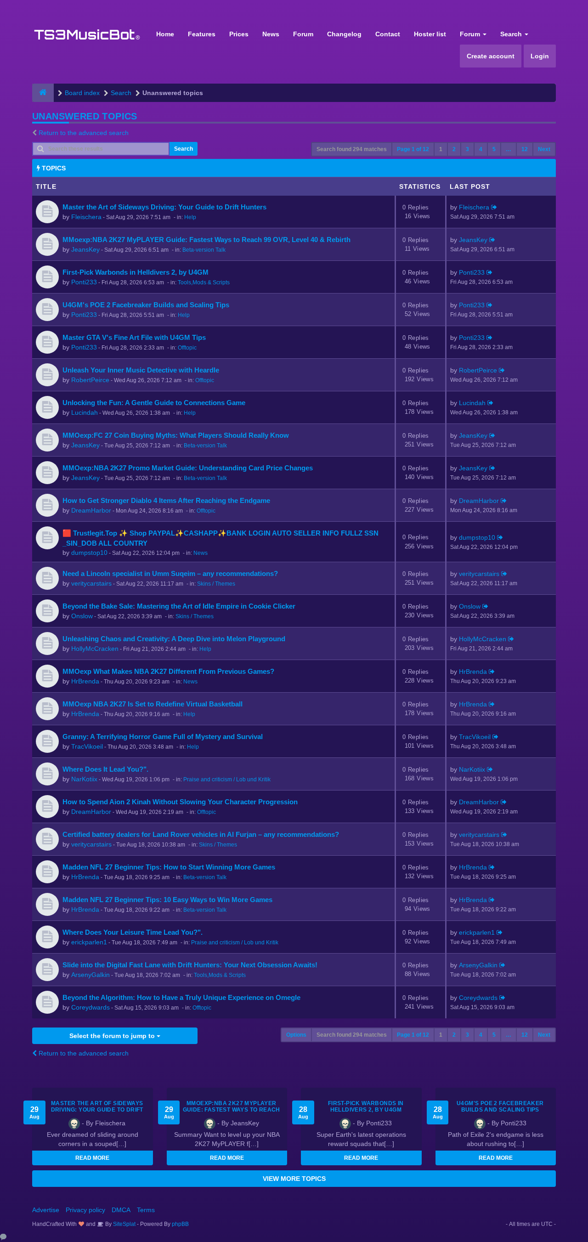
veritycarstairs (91, 583)
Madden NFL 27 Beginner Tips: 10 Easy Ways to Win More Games (167, 899)
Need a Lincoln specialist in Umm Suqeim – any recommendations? (170, 573)
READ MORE (92, 1158)
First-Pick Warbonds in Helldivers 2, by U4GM (135, 272)
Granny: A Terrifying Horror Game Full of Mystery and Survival (162, 736)
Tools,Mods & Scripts (204, 282)
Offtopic (187, 347)
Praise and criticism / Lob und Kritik (227, 779)
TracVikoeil (87, 746)
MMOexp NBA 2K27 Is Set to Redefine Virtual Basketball (152, 704)
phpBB (180, 1224)
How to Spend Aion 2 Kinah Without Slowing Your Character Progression (180, 802)
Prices (239, 34)
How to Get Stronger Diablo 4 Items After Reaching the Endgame (166, 500)
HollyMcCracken (95, 648)
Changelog (344, 34)
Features (201, 34)
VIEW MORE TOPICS (294, 1178)
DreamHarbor (91, 510)
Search (512, 34)
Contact (387, 34)
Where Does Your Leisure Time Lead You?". (132, 932)
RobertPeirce (90, 380)
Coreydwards (90, 1007)
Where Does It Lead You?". (105, 769)
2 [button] (454, 149)
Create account (490, 56)
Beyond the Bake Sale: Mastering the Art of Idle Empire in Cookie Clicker (178, 606)
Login (540, 56)
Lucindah (84, 412)
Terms (146, 1210)
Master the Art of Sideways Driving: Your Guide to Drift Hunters (164, 207)
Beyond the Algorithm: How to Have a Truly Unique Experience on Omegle (181, 997)
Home (165, 34)
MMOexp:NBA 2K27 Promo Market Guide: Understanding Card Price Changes (187, 468)
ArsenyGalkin (90, 974)
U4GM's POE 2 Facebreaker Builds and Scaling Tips (145, 305)
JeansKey (85, 249)
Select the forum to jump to (113, 1035)
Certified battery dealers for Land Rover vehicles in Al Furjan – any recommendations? (200, 834)
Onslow (82, 616)
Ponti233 (84, 282)
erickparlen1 (89, 942)
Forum (303, 34)
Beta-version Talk (204, 250)
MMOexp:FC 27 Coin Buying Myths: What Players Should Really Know (175, 435)
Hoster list (430, 34)
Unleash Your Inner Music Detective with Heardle (140, 370)
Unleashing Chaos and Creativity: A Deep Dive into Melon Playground (173, 639)
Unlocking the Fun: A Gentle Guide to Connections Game (153, 402)
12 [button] (524, 149)
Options (296, 1035)
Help (190, 217)
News (270, 34)
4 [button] (480, 149)
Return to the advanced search (84, 132)
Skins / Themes (216, 584)
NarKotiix (84, 779)
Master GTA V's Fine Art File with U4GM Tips (134, 337)
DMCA (121, 1210)
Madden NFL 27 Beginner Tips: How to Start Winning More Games (168, 867)
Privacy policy (85, 1210)
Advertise (45, 1210)
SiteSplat (124, 1224)
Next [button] (544, 149)
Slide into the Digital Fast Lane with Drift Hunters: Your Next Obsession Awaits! (189, 965)
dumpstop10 (89, 552)
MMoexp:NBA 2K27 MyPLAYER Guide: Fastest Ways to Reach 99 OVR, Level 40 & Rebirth (206, 239)
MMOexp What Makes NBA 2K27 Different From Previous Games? (168, 671)
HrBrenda (85, 681)
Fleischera (86, 216)
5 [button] (494, 149)
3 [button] (467, 149)
